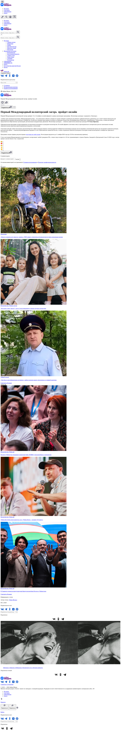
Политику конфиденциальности (47, 162)
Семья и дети (11, 55)
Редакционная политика (11, 87)
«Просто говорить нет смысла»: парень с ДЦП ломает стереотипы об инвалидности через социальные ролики (32, 237)
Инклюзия (10, 49)
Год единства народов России (12, 66)
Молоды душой (11, 48)
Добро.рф (11, 452)
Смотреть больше (6, 383)
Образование (7, 11)
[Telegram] (63, 619)
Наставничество (11, 46)
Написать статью (5, 73)
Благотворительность (13, 54)
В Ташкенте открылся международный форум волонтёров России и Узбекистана (23, 591)
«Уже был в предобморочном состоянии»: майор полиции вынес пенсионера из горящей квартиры (29, 380)
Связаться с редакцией (7, 684)
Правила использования (11, 88)
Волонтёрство (11, 52)
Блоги (5, 13)
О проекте (7, 85)
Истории (6, 8)
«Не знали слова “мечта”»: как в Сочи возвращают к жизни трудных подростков (23, 308)
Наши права (10, 57)
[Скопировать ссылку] (67, 619)
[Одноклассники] (58, 619)
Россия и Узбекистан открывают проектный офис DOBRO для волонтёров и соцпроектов (26, 454)
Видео (5, 67)
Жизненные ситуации (10, 51)
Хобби (9, 45)
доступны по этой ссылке (33, 134)
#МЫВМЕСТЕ (8, 63)
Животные (10, 43)
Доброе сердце (11, 42)
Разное (2, 104)
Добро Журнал (13, 600)
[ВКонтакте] (54, 619)
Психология (10, 60)
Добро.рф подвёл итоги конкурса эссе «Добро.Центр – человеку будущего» (22, 519)
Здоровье (9, 58)
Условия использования (30, 162)
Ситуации (7, 10)
